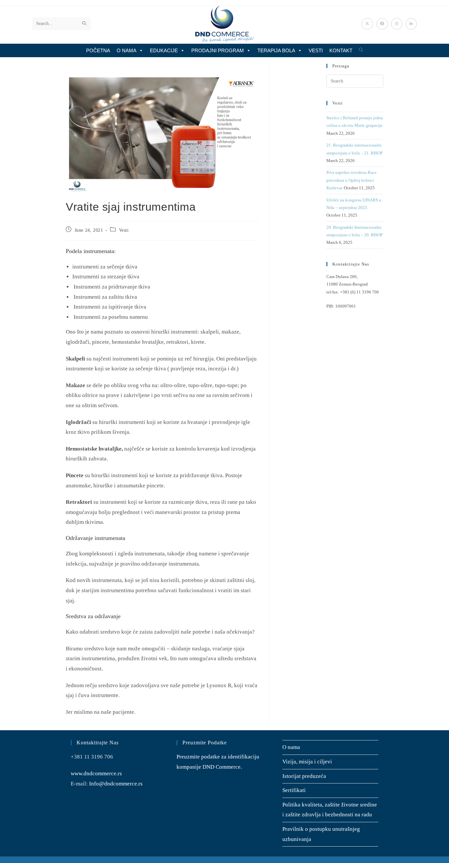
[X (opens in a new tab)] (367, 24)
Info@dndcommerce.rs (116, 784)
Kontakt (340, 50)
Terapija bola (276, 50)
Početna (98, 50)
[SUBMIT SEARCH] (84, 23)
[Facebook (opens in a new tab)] (382, 24)
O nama (126, 50)
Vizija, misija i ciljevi (307, 761)
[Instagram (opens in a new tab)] (396, 24)
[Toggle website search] (361, 50)
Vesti (316, 50)
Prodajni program (217, 50)
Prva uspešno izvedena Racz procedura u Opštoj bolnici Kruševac (351, 180)
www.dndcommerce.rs (96, 773)
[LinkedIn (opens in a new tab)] (411, 24)
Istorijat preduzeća (304, 776)
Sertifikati (294, 790)
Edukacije (164, 50)
